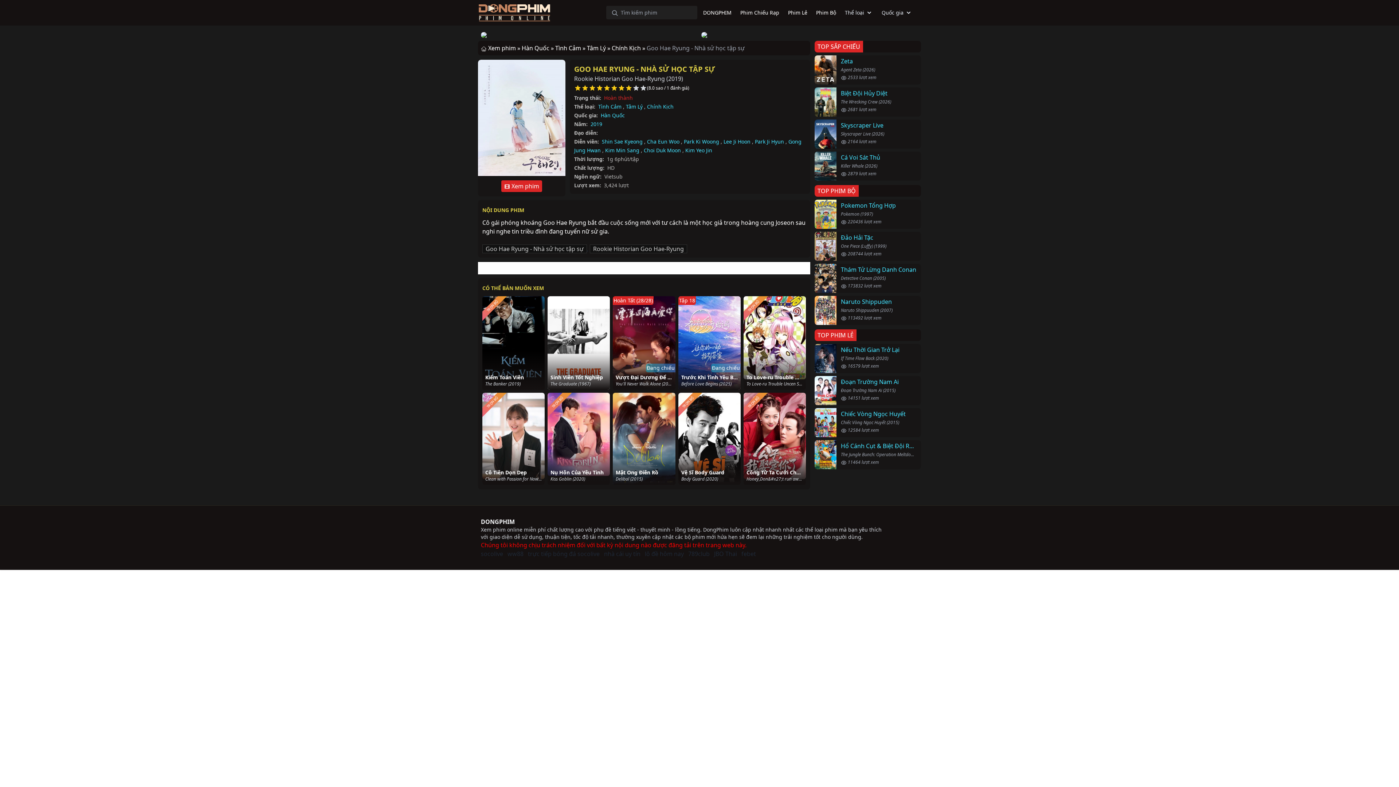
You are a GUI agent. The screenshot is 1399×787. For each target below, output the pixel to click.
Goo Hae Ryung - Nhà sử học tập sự (644, 69)
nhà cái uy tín (622, 554)
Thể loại (854, 12)
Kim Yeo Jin (698, 150)
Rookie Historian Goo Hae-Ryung (638, 249)
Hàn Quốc (613, 115)
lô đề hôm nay (664, 554)
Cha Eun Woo (663, 141)
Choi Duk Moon (662, 150)
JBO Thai (725, 554)
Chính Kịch (660, 106)
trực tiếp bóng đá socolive (564, 554)
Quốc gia (893, 12)
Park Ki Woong (701, 141)
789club (699, 554)
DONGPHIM (498, 522)
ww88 (516, 554)
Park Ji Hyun (769, 141)
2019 (596, 124)
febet (748, 554)
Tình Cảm (610, 106)
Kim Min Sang (622, 150)
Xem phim (524, 186)
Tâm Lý (634, 106)
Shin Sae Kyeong (622, 141)
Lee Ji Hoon (737, 141)
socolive (492, 554)
